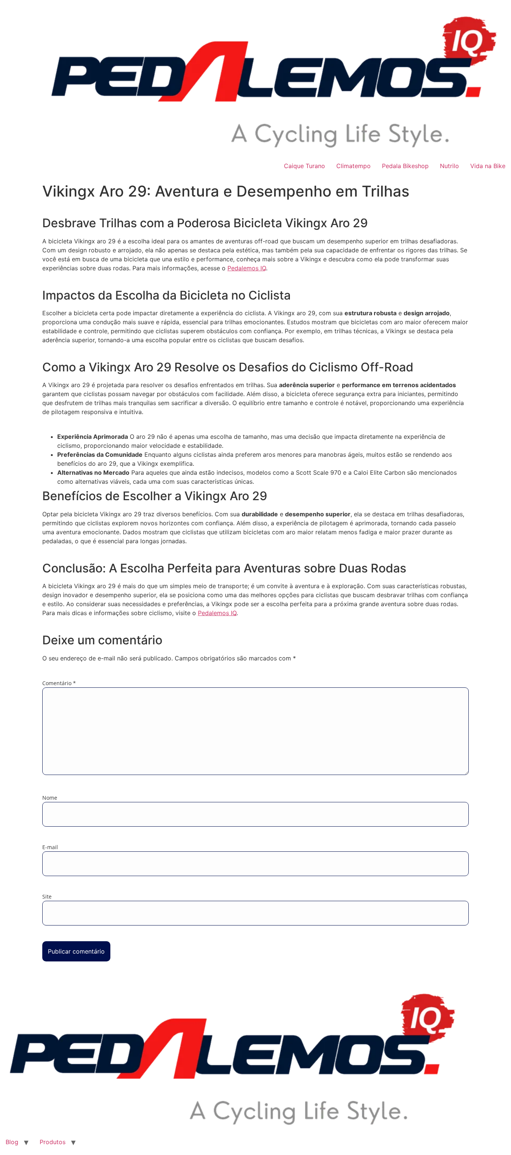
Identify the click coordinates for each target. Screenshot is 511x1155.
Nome (49, 797)
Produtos (52, 1142)
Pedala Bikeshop (405, 166)
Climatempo (353, 166)
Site (47, 896)
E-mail (50, 847)
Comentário (59, 683)
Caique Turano (304, 166)
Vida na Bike (487, 166)
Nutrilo (449, 166)
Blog (12, 1142)
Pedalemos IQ (246, 268)
